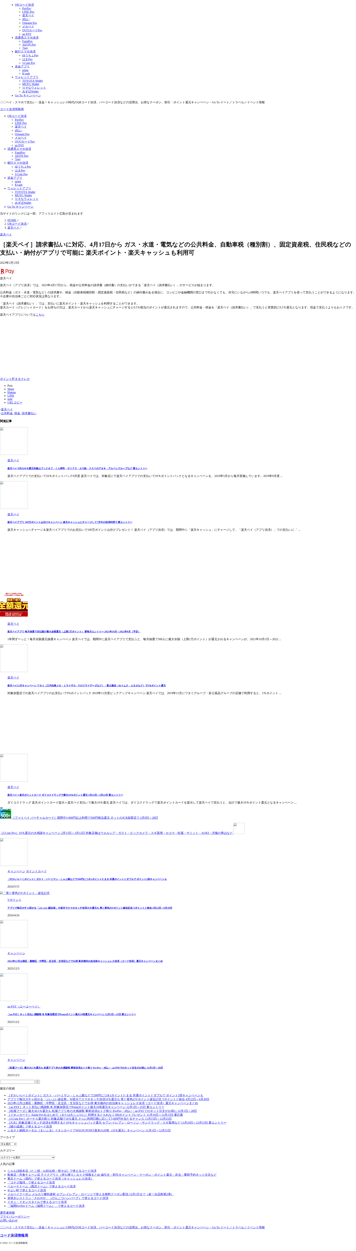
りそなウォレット (27, 198)
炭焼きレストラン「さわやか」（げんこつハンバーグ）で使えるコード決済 (57, 1198)
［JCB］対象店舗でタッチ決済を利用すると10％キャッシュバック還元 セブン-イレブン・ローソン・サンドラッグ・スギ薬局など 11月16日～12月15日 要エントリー (116, 1122)
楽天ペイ (21, 126)
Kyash (18, 184)
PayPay (19, 119)
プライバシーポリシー (15, 1216)
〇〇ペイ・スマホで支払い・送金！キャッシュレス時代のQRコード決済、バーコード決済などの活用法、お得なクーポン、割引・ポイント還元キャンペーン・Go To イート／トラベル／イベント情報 (132, 1227)
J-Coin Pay (21, 174)
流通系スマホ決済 (19, 148)
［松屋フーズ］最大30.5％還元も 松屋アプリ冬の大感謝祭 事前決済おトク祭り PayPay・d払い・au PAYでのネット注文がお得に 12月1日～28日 (85, 1067)
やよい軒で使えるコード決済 (26, 1190)
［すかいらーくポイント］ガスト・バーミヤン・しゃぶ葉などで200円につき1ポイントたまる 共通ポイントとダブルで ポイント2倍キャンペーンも (87, 879)
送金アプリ (14, 177)
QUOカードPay (25, 141)
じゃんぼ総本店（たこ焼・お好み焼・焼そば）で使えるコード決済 (51, 1170)
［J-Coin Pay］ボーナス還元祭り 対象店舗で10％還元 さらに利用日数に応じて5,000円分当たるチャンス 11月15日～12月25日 (89, 1118)
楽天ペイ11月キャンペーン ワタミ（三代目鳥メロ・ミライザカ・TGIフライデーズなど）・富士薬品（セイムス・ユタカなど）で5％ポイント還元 (86, 685)
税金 (17, 413)
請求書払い (29, 413)
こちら (40, 314)
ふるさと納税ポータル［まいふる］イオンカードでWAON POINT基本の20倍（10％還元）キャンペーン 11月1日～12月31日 (89, 1130)
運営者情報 (7, 1212)
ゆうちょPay (23, 166)
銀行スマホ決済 (17, 162)
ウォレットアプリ (19, 188)
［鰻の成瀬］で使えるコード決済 (29, 1126)
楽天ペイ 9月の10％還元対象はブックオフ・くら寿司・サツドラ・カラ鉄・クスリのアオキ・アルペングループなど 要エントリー (77, 468)
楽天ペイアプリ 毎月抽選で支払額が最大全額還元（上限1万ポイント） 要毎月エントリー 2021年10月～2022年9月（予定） (73, 631)
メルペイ (21, 137)
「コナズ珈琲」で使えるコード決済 (31, 1182)
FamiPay (20, 152)
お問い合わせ (9, 1220)
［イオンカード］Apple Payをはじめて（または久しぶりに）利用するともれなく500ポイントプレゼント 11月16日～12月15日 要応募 (95, 1114)
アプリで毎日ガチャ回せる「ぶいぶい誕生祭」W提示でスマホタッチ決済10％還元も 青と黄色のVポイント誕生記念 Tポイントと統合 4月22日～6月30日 (89, 907)
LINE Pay (21, 123)
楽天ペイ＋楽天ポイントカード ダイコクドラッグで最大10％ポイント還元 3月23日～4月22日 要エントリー (65, 795)
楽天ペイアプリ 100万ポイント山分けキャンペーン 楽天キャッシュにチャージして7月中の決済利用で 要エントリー (69, 522)
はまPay (20, 170)
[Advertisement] (31, 346)
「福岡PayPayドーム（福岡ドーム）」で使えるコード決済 (46, 1205)
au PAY (19, 145)
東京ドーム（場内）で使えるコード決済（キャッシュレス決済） (50, 1178)
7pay (18, 159)
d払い (18, 130)
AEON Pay (22, 155)
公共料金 (7, 413)
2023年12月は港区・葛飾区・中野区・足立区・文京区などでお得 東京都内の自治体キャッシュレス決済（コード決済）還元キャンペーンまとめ (85, 961)
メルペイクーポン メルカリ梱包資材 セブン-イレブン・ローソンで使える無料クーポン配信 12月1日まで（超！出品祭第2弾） (90, 1194)
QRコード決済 (17, 116)
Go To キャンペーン (20, 206)
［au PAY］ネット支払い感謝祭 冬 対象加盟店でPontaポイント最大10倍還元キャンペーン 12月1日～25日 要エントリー (71, 1014)
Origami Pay (22, 134)
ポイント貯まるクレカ (15, 379)
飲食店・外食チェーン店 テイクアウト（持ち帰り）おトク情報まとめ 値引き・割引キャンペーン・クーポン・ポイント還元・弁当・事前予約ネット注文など (112, 1174)
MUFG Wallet (23, 195)
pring (18, 181)
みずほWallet (23, 202)
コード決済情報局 (12, 109)
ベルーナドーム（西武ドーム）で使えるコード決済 (41, 1186)
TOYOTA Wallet (25, 192)
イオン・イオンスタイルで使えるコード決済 (37, 1202)
